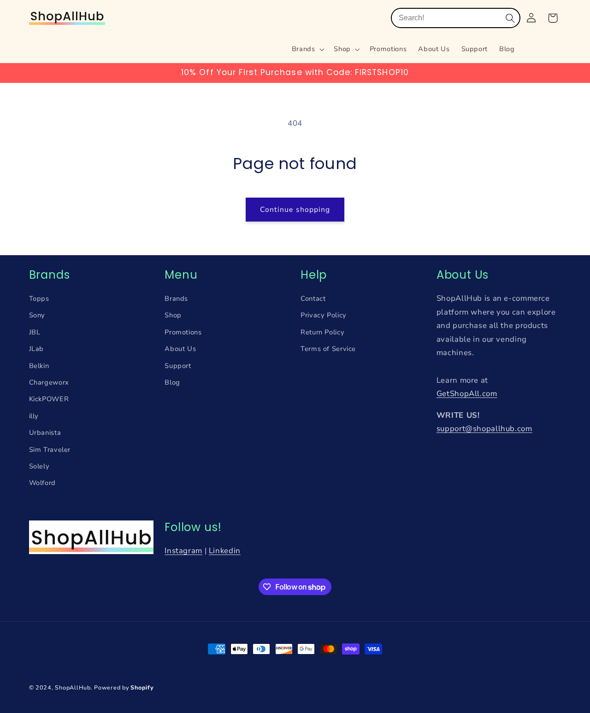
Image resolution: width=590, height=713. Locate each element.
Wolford (42, 482)
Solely (39, 466)
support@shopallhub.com (484, 428)
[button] (307, 49)
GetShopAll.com (467, 393)
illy (34, 416)
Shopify (141, 687)
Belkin (39, 365)
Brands (176, 298)
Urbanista (45, 432)
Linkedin (225, 550)
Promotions (183, 332)
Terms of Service (328, 348)
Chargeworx (49, 382)
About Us (180, 348)
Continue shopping (295, 210)
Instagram (183, 550)
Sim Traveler (50, 449)
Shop (173, 315)
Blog (172, 382)
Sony (37, 315)
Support (178, 365)
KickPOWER (49, 398)
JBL (35, 332)
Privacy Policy (324, 315)
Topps (39, 298)
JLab (36, 348)
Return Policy (322, 332)
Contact (313, 298)
